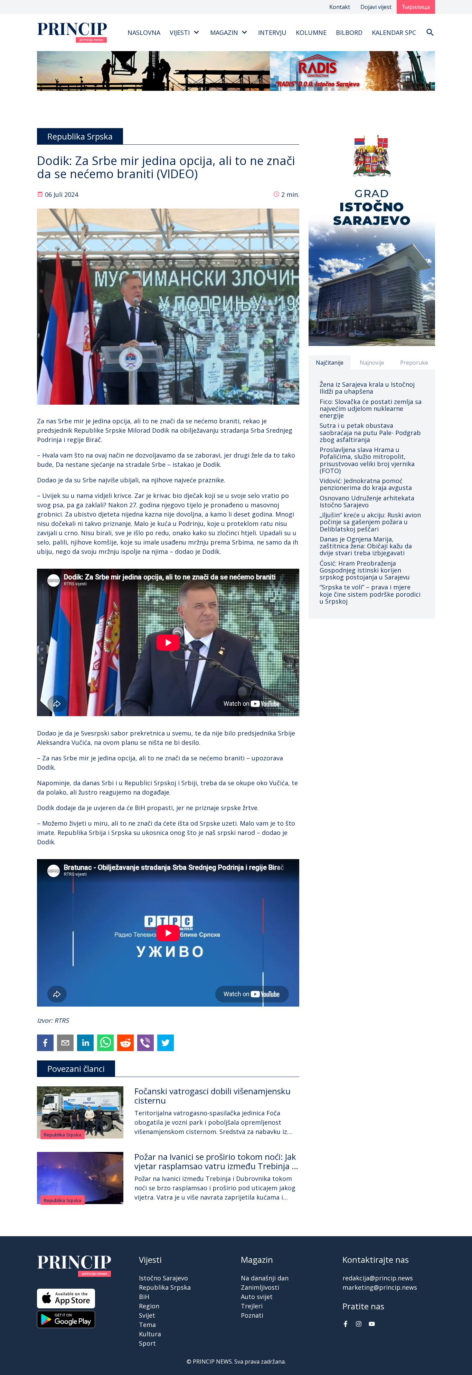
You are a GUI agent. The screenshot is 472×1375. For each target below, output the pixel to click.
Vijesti (180, 32)
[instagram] (359, 1324)
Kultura (150, 1334)
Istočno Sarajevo (163, 1278)
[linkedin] (85, 1043)
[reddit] (125, 1043)
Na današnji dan (265, 1278)
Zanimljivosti (260, 1287)
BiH (144, 1296)
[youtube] (372, 1324)
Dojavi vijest (375, 7)
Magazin (224, 32)
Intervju (272, 32)
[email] (65, 1043)
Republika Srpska (62, 1135)
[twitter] (165, 1043)
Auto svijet (257, 1296)
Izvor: (45, 1020)
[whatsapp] (105, 1043)
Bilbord (349, 32)
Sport (147, 1343)
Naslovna (144, 32)
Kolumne (311, 32)
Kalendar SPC (394, 32)
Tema (147, 1324)
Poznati (252, 1315)
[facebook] (45, 1043)
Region (149, 1306)
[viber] (145, 1043)
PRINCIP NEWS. (213, 1361)
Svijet (147, 1315)
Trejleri (252, 1306)
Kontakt (339, 7)
